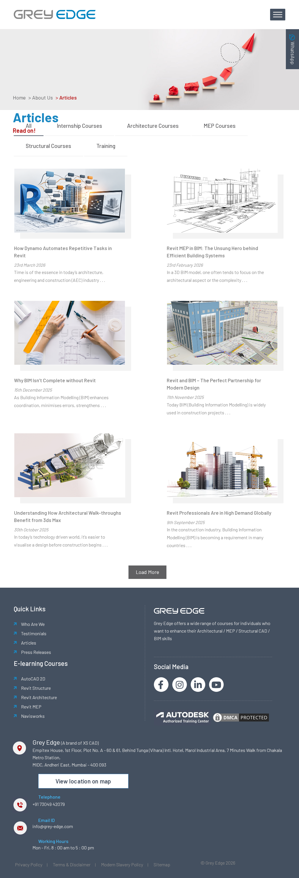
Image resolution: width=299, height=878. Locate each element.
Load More (147, 572)
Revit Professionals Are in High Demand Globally (219, 513)
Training (105, 145)
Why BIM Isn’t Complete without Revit (55, 380)
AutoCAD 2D (33, 678)
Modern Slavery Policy (122, 864)
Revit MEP (31, 706)
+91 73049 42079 (48, 804)
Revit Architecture (39, 697)
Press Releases (36, 652)
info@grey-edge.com (52, 826)
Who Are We (33, 624)
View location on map (83, 781)
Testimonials (33, 633)
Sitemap (162, 864)
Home (19, 97)
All (29, 125)
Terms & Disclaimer (72, 864)
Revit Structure (36, 688)
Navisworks (33, 716)
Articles (28, 642)
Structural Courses (48, 145)
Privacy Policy (28, 864)
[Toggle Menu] (277, 14)
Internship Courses (79, 125)
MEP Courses (220, 125)
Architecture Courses (153, 125)
